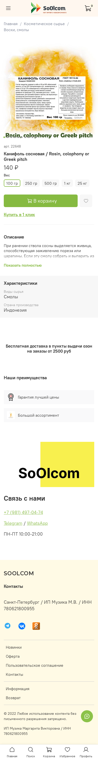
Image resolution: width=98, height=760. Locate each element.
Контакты (14, 674)
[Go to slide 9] (32, 137)
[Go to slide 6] (22, 137)
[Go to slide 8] (29, 137)
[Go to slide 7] (25, 137)
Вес (7, 175)
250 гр (31, 183)
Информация (17, 688)
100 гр (12, 183)
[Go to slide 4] (15, 137)
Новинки (14, 647)
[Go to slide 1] (4, 137)
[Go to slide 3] (11, 137)
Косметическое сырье (44, 23)
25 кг (82, 183)
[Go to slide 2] (8, 137)
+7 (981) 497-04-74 (23, 512)
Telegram (13, 523)
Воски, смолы (16, 29)
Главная (11, 23)
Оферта (13, 656)
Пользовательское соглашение (34, 665)
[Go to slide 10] (36, 137)
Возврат (13, 697)
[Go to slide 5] (18, 137)
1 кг (67, 183)
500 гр (50, 183)
